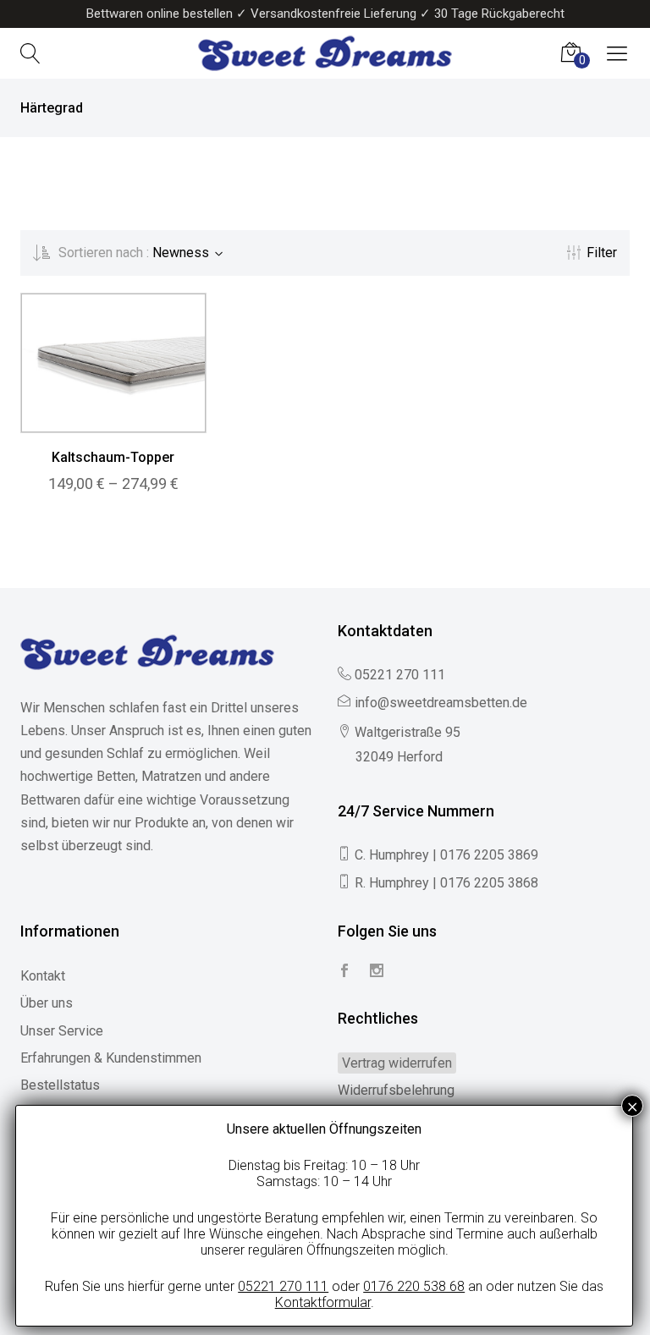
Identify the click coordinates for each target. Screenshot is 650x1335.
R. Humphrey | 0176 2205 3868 (446, 883)
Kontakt (42, 976)
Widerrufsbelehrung (396, 1090)
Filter (602, 252)
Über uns (46, 1003)
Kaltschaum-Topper (113, 457)
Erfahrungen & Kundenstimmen (110, 1058)
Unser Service (61, 1031)
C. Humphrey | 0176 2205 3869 (446, 855)
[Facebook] (344, 972)
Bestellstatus (60, 1085)
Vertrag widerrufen (397, 1063)
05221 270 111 (400, 675)
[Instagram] (376, 972)
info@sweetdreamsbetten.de (441, 703)
